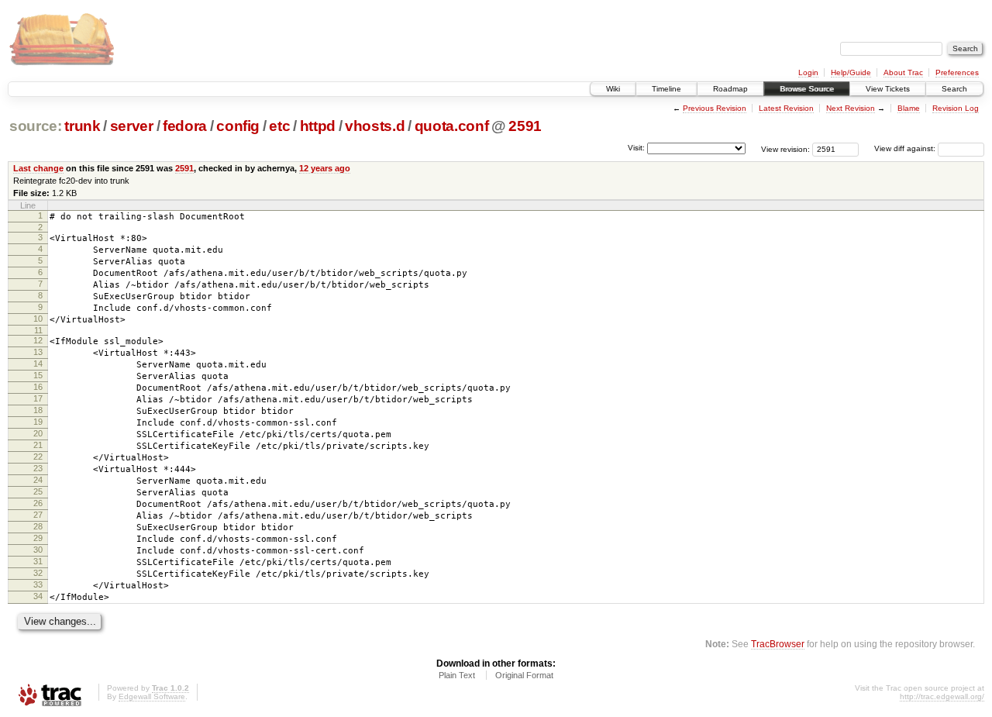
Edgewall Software (152, 696)
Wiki (613, 88)
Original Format (524, 675)
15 (38, 375)
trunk (82, 126)
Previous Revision (714, 108)
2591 (525, 126)
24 (38, 479)
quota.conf (452, 126)
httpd (318, 126)
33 (38, 584)
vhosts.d (375, 126)
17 (38, 398)
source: (35, 126)
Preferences (957, 72)
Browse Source (807, 88)
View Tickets (888, 88)
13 (38, 352)
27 (38, 514)
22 (38, 456)
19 (38, 421)
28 (38, 526)
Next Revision (850, 108)
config (238, 126)
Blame (908, 108)
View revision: (785, 148)
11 (38, 330)
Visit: (636, 147)
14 (38, 363)
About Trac (903, 72)
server (131, 126)
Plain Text (457, 675)
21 (38, 445)
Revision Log (955, 108)
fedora (185, 126)
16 (38, 386)
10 (38, 318)
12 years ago (324, 168)
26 (38, 503)
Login (808, 72)
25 (38, 491)
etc (279, 126)
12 (38, 340)
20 (38, 433)
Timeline (666, 88)
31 (38, 561)
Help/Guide (851, 72)
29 (38, 538)
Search (954, 88)
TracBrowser (777, 644)
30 (38, 549)
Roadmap (730, 88)
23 (38, 468)
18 (38, 410)
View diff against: (906, 148)
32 (38, 572)
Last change (38, 168)
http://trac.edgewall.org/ (942, 696)
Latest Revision (786, 108)
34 (38, 596)
